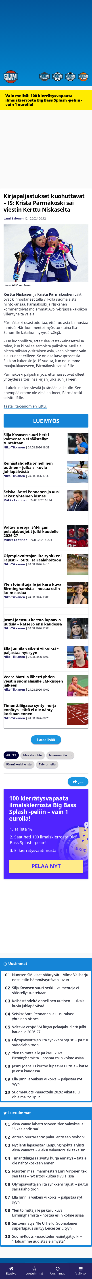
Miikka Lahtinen (15, 500)
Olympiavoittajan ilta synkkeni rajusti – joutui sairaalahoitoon (33, 558)
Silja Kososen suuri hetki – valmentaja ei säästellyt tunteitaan (28, 439)
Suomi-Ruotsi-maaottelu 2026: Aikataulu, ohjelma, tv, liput (46, 1094)
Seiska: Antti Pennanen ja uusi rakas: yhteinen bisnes (32, 494)
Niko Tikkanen (14, 447)
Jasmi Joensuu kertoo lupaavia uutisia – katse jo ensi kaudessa (33, 622)
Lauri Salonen (14, 218)
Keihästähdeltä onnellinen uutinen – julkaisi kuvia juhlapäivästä (28, 467)
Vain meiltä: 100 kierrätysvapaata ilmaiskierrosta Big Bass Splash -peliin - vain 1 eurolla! (43, 100)
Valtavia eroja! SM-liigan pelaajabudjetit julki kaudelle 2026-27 (31, 531)
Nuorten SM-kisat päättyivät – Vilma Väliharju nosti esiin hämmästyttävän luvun (50, 977)
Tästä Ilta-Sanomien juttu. (25, 406)
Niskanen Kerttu (60, 755)
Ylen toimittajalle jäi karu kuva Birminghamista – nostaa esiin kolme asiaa (32, 588)
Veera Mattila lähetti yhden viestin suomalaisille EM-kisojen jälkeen (33, 681)
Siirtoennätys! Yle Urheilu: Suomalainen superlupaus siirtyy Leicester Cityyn (45, 1226)
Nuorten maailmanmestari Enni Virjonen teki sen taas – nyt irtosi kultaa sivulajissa (50, 1174)
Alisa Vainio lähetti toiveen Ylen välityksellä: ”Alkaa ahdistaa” (48, 1126)
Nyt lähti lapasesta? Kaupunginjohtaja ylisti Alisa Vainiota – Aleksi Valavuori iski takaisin (48, 1148)
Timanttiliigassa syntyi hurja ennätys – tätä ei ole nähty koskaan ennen (30, 709)
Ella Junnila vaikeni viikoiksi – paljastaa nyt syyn (31, 650)
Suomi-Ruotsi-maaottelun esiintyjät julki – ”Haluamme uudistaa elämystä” (47, 1239)
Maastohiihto (32, 755)
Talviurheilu (47, 764)
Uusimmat (17, 963)
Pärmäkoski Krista (19, 764)
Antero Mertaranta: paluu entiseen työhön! (48, 1137)
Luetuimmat (19, 1112)
